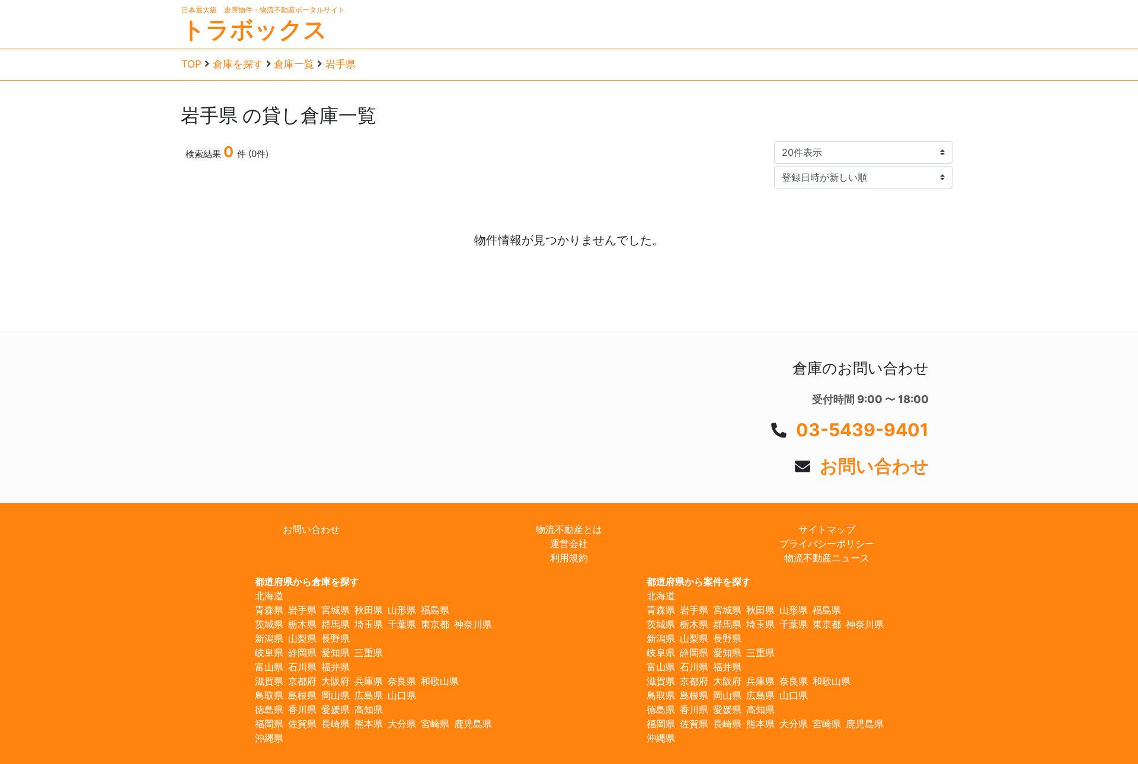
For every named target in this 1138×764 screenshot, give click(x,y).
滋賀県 (269, 681)
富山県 (269, 667)
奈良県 (402, 681)
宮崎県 (435, 724)
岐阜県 (269, 652)
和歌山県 (440, 681)
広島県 (368, 695)
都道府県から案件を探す (699, 581)
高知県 (368, 709)
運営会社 (569, 543)
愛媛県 (335, 709)
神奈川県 (473, 624)
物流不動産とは (569, 529)
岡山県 (335, 695)
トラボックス (254, 29)
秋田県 (368, 610)
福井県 (335, 667)
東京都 (435, 624)
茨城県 (269, 624)
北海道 (269, 596)
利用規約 (569, 558)
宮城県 (335, 610)
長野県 (335, 638)
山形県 (402, 610)
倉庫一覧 (294, 64)
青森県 (269, 610)
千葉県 (402, 624)
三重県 (368, 652)
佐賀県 (302, 724)
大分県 (402, 724)
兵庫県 (368, 681)
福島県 (435, 610)
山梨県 (302, 638)
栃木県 (302, 624)
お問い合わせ (874, 466)
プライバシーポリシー (826, 543)
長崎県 (335, 724)
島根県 (302, 695)
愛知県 (335, 652)
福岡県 (269, 724)
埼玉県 (368, 624)
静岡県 (302, 652)
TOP (191, 64)
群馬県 (335, 624)
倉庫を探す (238, 64)
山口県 (402, 695)
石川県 (302, 667)
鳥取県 (269, 695)
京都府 (302, 681)
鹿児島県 (473, 724)
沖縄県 (269, 738)
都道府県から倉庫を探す (307, 581)
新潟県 (269, 638)
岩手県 (340, 64)
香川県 (302, 709)
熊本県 (368, 724)
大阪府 (335, 681)
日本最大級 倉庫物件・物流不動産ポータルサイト (263, 9)
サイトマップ (826, 529)
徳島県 (269, 709)
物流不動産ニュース (827, 558)
